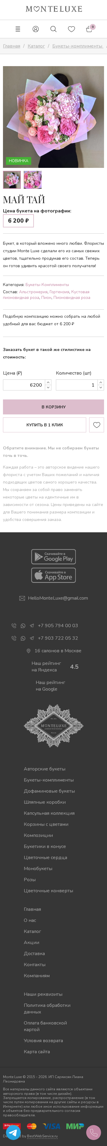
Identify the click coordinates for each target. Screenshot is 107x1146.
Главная (32, 909)
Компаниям (37, 975)
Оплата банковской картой (45, 1026)
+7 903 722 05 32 (58, 638)
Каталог (32, 931)
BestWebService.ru (42, 1136)
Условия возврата (43, 1040)
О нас (30, 920)
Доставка (34, 953)
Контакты (34, 964)
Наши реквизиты (43, 994)
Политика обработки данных (47, 1008)
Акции (31, 942)
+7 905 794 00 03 (58, 625)
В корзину (54, 407)
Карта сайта (37, 1051)
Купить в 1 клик (44, 425)
